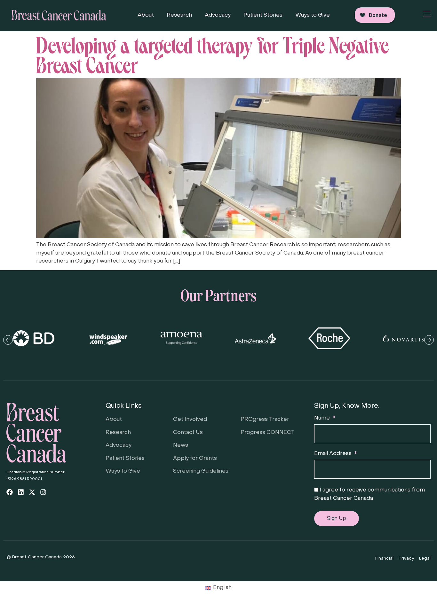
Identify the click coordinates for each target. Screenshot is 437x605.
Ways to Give (312, 15)
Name (322, 418)
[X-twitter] (32, 492)
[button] (8, 340)
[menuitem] (218, 588)
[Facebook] (9, 492)
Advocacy (218, 15)
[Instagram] (43, 492)
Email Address (333, 453)
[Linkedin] (21, 492)
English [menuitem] (222, 587)
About (146, 15)
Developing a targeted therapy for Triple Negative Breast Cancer (212, 53)
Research (179, 15)
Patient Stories (262, 15)
